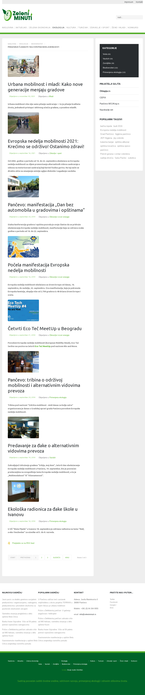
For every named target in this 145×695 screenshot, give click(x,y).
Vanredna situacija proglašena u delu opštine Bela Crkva (17, 615)
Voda (40, 664)
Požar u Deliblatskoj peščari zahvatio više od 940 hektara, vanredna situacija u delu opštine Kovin (19, 632)
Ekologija (58, 27)
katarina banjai (107, 142)
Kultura (71, 27)
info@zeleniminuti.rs (87, 614)
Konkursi (133, 27)
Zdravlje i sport (100, 27)
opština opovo (123, 146)
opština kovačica (108, 146)
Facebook (114, 602)
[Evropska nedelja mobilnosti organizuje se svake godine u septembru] (23, 66)
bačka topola (106, 126)
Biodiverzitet (37, 44)
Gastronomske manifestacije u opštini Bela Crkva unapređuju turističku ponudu (19, 642)
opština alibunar (122, 142)
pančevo (104, 150)
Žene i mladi (119, 27)
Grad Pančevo (107, 134)
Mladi (51, 96)
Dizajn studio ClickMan (75, 670)
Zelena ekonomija (39, 27)
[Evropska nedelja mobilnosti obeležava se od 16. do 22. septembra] (23, 246)
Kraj (67, 557)
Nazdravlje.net (106, 110)
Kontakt (139, 2)
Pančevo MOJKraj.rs (109, 103)
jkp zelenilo (119, 138)
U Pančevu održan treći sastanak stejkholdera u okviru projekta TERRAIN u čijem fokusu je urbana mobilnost (55, 602)
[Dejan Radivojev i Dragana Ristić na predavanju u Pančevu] (23, 362)
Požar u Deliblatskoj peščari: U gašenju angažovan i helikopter (54, 612)
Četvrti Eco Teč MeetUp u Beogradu (45, 328)
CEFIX (103, 97)
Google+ (113, 605)
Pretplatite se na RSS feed (23, 543)
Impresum (128, 2)
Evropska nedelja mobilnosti (113, 130)
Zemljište (56, 664)
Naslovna (7, 27)
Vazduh (52, 458)
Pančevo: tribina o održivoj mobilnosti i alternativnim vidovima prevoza (44, 385)
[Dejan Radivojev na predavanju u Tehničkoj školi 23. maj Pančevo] (23, 427)
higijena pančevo (123, 134)
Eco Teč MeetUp (43, 346)
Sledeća (56, 557)
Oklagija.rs (105, 91)
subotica (132, 158)
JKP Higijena (106, 138)
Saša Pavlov (120, 158)
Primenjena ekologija (57, 397)
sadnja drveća (106, 158)
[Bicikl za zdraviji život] (23, 123)
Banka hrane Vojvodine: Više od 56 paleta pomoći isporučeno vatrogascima (19, 623)
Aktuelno (21, 27)
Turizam (83, 27)
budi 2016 (117, 126)
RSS (111, 608)
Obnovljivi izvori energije (59, 217)
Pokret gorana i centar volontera (115, 154)
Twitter (112, 599)
